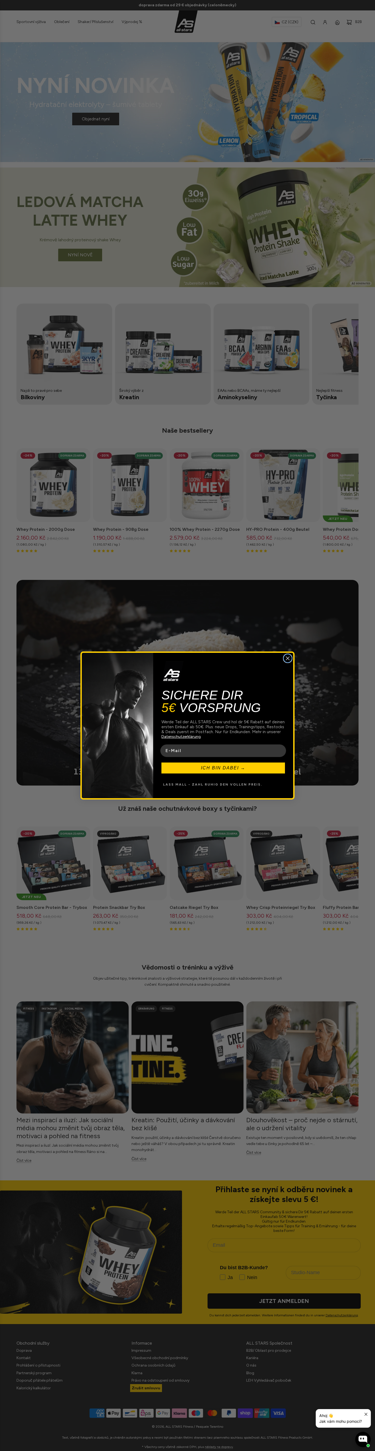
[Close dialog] (288, 658)
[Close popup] (366, 1414)
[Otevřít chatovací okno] (363, 1439)
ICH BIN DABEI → (223, 768)
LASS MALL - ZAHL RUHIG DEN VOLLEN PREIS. (212, 784)
